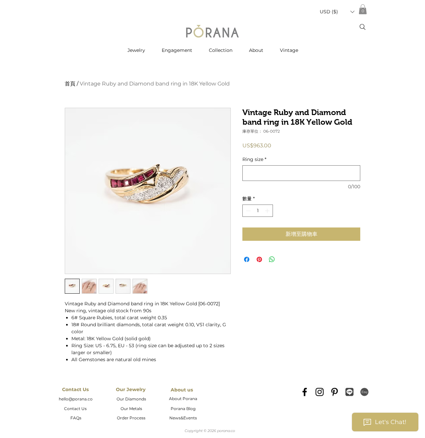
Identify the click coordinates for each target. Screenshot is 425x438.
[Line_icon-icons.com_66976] (349, 391)
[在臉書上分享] (247, 259)
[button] (337, 11)
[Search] (363, 27)
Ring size (254, 159)
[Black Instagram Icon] (319, 391)
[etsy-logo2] (364, 391)
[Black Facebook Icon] (304, 391)
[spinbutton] (258, 211)
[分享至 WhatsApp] (272, 259)
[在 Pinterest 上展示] (259, 259)
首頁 (70, 83)
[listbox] (337, 11)
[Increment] (268, 211)
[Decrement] (247, 211)
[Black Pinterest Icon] (334, 391)
